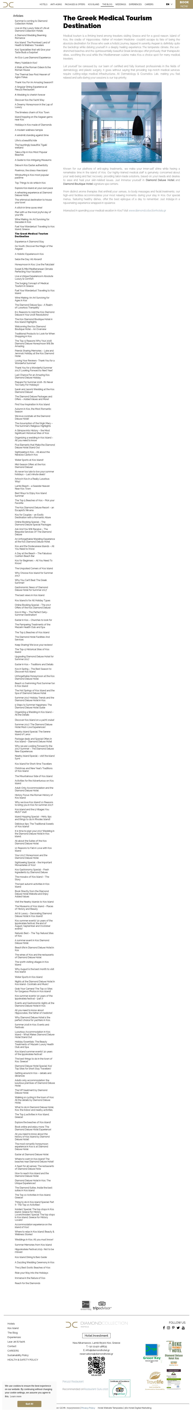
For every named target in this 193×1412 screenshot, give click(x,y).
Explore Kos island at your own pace (34, 188)
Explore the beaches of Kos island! (33, 1122)
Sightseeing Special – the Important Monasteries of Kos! (33, 863)
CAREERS (13, 1350)
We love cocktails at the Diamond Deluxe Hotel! (32, 417)
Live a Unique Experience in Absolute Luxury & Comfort (34, 277)
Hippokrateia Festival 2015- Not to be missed (34, 1250)
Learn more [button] (15, 1396)
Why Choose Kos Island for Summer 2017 (34, 574)
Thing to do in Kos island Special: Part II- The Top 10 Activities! (34, 1203)
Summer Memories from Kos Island (33, 1244)
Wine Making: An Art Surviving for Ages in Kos (32, 299)
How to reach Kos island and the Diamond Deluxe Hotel (32, 1174)
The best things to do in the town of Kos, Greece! (33, 1060)
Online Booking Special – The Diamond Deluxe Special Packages (33, 523)
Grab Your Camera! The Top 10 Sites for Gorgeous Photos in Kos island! (33, 990)
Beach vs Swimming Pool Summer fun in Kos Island (35, 684)
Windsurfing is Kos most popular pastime (32, 176)
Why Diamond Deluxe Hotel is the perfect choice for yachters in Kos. (32, 1018)
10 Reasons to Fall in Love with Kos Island (33, 849)
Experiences (14, 1337)
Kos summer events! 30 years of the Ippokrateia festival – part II (34, 997)
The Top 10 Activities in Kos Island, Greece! (33, 1196)
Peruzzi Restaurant (73, 1381)
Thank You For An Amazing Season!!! (34, 82)
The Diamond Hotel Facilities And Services (32, 638)
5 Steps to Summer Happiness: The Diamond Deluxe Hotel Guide (33, 706)
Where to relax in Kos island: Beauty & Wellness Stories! (34, 1233)
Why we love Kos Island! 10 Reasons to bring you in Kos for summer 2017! (34, 803)
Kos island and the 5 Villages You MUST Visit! (32, 810)
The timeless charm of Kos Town (32, 112)
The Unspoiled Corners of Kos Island (34, 568)
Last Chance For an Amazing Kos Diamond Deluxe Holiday (32, 376)
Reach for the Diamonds (27, 1283)
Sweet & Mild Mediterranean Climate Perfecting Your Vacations (34, 270)
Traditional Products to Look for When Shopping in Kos (35, 335)
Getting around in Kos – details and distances (33, 1074)
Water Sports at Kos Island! (29, 460)
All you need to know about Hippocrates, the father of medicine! (33, 1011)
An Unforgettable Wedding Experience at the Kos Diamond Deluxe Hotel (35, 540)
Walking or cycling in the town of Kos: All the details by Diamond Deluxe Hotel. (34, 1100)
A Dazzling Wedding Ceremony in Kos (34, 1262)
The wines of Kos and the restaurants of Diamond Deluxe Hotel (34, 956)
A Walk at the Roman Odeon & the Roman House (33, 68)
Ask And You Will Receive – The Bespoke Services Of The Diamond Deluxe (33, 532)
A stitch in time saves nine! (28, 207)
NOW (184, 4)
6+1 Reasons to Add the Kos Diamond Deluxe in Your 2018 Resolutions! (34, 313)
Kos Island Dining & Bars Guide (31, 1257)
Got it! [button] (29, 1404)
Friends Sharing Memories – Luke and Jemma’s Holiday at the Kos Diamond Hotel (34, 353)
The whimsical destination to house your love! (33, 201)
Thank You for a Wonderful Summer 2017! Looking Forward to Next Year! (34, 369)
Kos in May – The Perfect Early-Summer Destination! (31, 613)
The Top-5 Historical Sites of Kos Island (32, 650)
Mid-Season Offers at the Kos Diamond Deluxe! (30, 465)
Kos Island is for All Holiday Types (32, 600)
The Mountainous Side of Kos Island (33, 776)
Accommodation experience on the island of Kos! (33, 1226)
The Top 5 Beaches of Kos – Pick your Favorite (34, 501)
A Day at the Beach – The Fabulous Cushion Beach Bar (33, 554)
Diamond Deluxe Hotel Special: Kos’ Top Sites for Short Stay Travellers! (33, 1067)
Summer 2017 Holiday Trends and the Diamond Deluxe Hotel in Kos (34, 699)
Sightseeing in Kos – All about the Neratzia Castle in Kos (32, 453)
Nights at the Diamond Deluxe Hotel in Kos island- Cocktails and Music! (35, 983)
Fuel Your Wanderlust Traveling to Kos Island (35, 292)
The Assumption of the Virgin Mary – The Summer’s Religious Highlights (34, 424)
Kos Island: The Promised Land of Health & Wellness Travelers (32, 44)
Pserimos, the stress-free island (31, 170)
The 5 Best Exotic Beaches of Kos (32, 1267)
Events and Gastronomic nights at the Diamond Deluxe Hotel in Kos (34, 1004)
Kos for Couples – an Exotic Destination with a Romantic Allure (33, 516)
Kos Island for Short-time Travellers (33, 763)
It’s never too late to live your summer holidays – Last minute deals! (34, 473)
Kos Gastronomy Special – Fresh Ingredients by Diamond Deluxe (32, 871)
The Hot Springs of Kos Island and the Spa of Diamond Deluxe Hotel (35, 692)
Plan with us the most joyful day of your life (33, 213)
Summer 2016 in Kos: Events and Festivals (32, 1026)
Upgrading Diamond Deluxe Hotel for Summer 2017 (34, 658)
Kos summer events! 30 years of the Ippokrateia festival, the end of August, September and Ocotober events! (34, 924)
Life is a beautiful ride (26, 140)
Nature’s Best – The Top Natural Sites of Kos (34, 934)
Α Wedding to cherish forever (30, 94)
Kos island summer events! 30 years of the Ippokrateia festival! (33, 1053)
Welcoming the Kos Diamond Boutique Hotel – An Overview (30, 327)
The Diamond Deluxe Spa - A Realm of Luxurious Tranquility (34, 306)
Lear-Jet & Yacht (16, 1341)
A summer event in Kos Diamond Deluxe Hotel (32, 941)
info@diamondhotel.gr (98, 1350)
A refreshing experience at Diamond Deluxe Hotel (33, 194)
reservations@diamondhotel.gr (96, 1353)
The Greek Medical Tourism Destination (31, 235)
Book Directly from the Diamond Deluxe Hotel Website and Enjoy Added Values (32, 894)
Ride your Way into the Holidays (31, 1272)
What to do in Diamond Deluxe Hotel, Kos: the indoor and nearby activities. (34, 1108)
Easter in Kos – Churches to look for (33, 620)
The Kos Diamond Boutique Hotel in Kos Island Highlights (33, 320)
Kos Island (13, 1328)
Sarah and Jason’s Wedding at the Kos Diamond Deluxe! (34, 390)
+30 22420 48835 (98, 1346)
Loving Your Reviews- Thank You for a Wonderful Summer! (35, 362)
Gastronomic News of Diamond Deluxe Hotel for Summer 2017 (31, 588)
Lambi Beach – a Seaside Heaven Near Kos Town (32, 487)
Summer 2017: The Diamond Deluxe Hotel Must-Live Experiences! (33, 725)
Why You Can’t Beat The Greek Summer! (31, 581)
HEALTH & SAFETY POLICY (22, 1359)
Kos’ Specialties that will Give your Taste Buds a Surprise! (32, 51)
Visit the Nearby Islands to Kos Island (34, 901)
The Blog (12, 1332)
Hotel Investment (96, 1335)
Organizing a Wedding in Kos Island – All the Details (34, 713)
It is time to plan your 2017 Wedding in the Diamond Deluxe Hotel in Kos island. (34, 834)
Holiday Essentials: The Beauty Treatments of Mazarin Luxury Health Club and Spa (34, 1044)
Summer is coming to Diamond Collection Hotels (31, 22)
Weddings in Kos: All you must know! (34, 1239)
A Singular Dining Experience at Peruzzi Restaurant (31, 88)
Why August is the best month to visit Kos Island (34, 970)
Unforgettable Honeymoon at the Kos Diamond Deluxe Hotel (35, 677)
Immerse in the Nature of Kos (30, 1278)
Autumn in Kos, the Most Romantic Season (33, 410)
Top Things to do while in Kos (30, 183)
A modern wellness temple (29, 130)
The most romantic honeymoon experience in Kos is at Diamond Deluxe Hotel (31, 1147)
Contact (11, 1346)
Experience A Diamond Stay (29, 241)
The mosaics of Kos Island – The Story (32, 878)
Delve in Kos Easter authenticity (31, 165)
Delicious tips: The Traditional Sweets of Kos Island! (34, 825)
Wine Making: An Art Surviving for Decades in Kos (32, 220)
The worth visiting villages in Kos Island (32, 963)
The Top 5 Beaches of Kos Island (32, 632)
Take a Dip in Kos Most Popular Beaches (31, 153)
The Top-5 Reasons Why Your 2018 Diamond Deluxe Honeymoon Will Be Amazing (34, 344)
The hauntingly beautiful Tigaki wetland (31, 146)
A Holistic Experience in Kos (29, 254)
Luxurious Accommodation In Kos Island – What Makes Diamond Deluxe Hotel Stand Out (34, 1034)
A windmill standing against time (32, 135)
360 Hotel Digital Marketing (137, 1408)
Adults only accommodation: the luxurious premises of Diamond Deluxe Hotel (35, 1083)
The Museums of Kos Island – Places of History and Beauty (34, 907)
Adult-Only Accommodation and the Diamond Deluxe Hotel (34, 789)
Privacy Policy (88, 1408)
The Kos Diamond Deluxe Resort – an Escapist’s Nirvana (34, 509)
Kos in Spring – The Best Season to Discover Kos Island (33, 670)
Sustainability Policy (18, 1355)
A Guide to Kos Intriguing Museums (33, 160)
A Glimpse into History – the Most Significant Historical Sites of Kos (32, 431)
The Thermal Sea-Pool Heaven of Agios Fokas (32, 75)
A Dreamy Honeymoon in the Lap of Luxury (34, 106)
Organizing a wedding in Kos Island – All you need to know (34, 439)
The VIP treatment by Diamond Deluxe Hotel (31, 1091)
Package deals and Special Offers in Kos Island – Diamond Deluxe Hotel (33, 740)
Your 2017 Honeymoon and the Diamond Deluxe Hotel (31, 856)
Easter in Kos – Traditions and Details (34, 664)
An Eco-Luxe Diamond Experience (33, 57)
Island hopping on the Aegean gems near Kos (34, 118)
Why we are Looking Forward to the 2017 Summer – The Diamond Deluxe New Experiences (34, 749)
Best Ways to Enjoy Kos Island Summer (31, 494)
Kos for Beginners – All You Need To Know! (33, 562)
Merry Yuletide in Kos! (26, 62)
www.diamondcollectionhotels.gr (147, 210)
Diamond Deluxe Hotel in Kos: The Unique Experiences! (33, 1182)
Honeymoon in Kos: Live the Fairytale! (34, 264)
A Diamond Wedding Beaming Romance (30, 36)
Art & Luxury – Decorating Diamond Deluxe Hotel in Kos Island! (33, 914)
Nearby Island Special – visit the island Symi (35, 757)
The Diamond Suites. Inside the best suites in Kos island (33, 1189)
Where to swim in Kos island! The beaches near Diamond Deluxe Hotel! (34, 1160)
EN (167, 4)
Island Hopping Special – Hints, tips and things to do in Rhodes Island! (33, 818)
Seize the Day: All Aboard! (28, 259)
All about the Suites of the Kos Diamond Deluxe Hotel (31, 842)
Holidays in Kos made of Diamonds (33, 124)
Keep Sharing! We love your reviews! (34, 644)
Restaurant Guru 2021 (96, 1389)
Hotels (11, 1323)
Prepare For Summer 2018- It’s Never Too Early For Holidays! (34, 383)
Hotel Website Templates (110, 1408)
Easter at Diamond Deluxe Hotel (31, 1154)
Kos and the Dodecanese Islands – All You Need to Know (34, 547)
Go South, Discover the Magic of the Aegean (34, 247)
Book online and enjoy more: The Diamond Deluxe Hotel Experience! (33, 1128)
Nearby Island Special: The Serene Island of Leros (32, 733)
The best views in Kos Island (29, 595)
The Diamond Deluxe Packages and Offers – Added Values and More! (33, 398)
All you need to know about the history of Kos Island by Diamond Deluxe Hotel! (32, 1137)
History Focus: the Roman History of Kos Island (34, 796)
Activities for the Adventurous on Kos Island (34, 782)
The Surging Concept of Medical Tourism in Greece (32, 284)
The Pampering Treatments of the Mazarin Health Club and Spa (32, 626)
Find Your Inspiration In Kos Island (32, 404)
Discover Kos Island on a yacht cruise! (34, 720)
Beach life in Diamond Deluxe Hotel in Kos (34, 949)
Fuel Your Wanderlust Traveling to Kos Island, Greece (35, 228)
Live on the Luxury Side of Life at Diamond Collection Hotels (32, 29)
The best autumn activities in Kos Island (32, 885)
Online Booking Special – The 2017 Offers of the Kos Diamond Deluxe (33, 606)
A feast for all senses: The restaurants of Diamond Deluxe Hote (34, 1167)
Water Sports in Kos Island (28, 977)
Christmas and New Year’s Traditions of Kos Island (34, 769)
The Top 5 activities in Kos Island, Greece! (32, 1115)
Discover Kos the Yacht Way (29, 100)
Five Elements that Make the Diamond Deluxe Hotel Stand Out (35, 446)
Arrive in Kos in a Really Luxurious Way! (32, 480)
